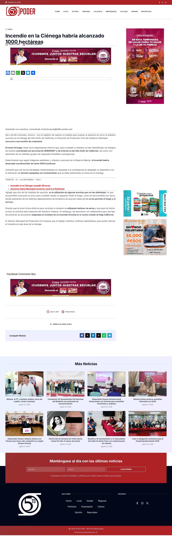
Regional (86, 11)
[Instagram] (166, 2)
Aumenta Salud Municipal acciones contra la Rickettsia (37, 189)
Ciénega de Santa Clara (62, 324)
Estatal (75, 11)
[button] (82, 335)
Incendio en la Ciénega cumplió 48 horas (30, 185)
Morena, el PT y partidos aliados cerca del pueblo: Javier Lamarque (24, 400)
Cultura (124, 11)
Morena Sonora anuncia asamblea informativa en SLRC (147, 400)
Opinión (134, 11)
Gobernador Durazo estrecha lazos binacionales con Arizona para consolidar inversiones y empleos (106, 401)
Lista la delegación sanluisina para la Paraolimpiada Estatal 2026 (147, 440)
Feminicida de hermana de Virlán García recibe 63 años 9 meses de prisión (65, 440)
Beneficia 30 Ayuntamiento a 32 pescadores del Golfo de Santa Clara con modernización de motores (106, 441)
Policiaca (98, 11)
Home (57, 11)
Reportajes (146, 11)
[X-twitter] (162, 2)
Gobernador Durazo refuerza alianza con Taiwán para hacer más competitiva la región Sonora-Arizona (24, 441)
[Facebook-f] (159, 2)
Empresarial (111, 11)
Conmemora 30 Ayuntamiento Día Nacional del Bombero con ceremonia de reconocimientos (65, 401)
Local (65, 11)
